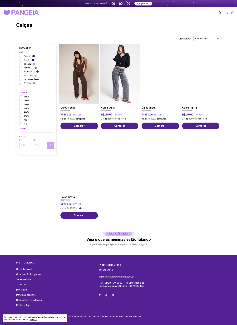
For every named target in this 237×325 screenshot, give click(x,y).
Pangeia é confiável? (26, 295)
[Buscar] (220, 12)
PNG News (21, 289)
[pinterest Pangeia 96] (113, 295)
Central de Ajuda (24, 269)
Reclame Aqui (23, 305)
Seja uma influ (23, 279)
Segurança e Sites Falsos (29, 300)
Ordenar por (185, 38)
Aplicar (50, 145)
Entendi (33, 320)
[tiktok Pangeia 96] (106, 295)
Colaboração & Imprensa (28, 274)
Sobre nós (21, 284)
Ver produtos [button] (143, 3)
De (20, 140)
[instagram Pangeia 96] (100, 295)
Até (34, 140)
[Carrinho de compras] (232, 12)
